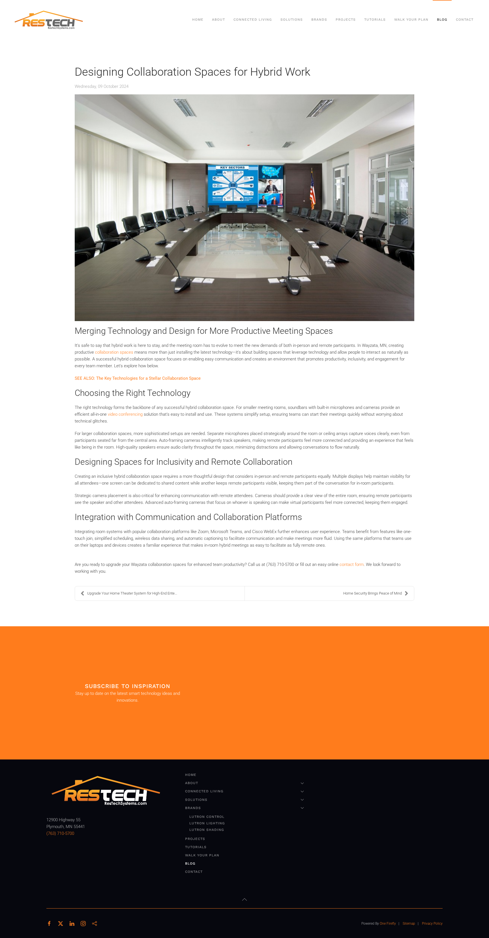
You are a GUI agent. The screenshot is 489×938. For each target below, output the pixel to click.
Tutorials (375, 20)
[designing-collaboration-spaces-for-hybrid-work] (244, 207)
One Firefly (388, 924)
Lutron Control (206, 817)
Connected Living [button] (252, 20)
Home (197, 20)
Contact (464, 20)
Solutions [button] (291, 20)
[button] (244, 899)
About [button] (218, 20)
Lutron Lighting (207, 823)
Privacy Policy (432, 924)
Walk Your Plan (411, 20)
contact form (352, 564)
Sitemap (409, 924)
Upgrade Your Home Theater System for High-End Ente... (132, 593)
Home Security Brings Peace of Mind (372, 593)
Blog (442, 20)
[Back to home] (49, 20)
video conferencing (125, 414)
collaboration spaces (114, 352)
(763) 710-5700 (60, 833)
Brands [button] (319, 20)
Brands (193, 808)
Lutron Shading (206, 830)
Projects (346, 20)
